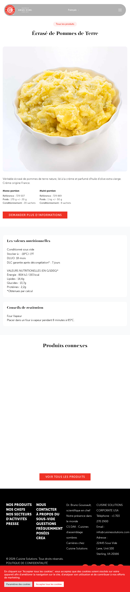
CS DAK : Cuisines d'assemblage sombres (77, 532)
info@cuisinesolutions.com (112, 532)
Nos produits (19, 505)
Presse (12, 524)
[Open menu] (120, 10)
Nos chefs (15, 509)
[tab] (65, 318)
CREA (40, 538)
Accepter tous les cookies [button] (49, 584)
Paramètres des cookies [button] (18, 584)
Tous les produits (65, 24)
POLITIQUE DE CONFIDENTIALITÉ (27, 563)
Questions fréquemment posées (49, 528)
